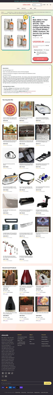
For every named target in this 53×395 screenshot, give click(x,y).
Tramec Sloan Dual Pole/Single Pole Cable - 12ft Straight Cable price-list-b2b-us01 (25, 187)
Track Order (32, 343)
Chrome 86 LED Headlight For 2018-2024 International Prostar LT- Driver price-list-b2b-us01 (9, 187)
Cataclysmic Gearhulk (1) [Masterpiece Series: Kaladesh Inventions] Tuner (10, 141)
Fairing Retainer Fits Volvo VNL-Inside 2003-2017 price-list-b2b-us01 (42, 164)
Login (44, 4)
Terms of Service (45, 341)
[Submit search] (41, 5)
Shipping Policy (44, 343)
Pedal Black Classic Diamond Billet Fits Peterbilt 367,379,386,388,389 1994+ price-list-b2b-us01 (26, 164)
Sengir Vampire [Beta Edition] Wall (42, 312)
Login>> (6, 294)
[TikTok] (12, 373)
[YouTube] (9, 373)
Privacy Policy (44, 339)
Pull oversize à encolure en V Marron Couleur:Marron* (9, 287)
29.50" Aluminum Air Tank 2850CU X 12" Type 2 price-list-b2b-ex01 (26, 211)
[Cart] (50, 4)
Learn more (35, 46)
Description (5, 68)
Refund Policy (44, 337)
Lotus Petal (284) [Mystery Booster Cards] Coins (42, 234)
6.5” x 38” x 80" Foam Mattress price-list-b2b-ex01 (9, 211)
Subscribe (47, 383)
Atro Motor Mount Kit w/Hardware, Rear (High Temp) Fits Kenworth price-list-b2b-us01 (10, 257)
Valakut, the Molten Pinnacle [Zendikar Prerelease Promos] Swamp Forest (26, 313)
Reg (47, 4)
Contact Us (32, 339)
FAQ (30, 341)
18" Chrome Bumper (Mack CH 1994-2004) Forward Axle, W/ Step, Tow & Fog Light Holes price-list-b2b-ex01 (26, 234)
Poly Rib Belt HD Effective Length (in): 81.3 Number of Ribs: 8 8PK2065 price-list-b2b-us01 (26, 257)
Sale (35, 8)
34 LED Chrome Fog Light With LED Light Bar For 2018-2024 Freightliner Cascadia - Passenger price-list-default (43, 118)
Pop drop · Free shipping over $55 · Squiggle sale (26, 1)
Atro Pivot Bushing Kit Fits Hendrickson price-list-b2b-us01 (43, 187)
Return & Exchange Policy (25, 92)
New (31, 8)
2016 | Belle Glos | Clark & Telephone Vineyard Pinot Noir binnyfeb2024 (26, 287)
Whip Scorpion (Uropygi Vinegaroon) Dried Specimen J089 (42, 287)
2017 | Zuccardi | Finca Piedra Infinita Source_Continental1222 (10, 313)
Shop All (24, 8)
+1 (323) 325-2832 (21, 342)
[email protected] (32, 91)
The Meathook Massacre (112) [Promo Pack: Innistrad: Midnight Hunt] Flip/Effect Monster (43, 141)
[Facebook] (3, 373)
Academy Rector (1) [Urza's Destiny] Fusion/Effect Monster (25, 118)
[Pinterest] (6, 376)
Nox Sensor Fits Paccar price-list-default (9, 164)
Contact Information (45, 346)
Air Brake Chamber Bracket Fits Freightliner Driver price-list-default (42, 211)
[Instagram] (6, 373)
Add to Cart (40, 59)
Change (47, 49)
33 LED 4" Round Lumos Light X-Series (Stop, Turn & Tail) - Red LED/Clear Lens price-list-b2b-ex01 (10, 118)
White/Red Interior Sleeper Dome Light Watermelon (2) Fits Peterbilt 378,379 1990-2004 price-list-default (26, 141)
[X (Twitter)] (3, 376)
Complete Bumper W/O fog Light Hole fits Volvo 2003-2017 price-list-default (10, 234)
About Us (31, 337)
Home (18, 8)
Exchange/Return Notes (8, 86)
